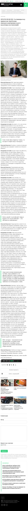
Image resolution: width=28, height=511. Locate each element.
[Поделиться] (15, 361)
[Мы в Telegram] (7, 505)
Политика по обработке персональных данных (9, 502)
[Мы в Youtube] (4, 505)
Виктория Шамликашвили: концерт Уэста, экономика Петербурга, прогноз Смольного (7, 390)
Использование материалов (8, 501)
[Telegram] (9, 365)
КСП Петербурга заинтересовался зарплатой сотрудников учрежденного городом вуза (13, 480)
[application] (11, 361)
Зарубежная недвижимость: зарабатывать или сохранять (18, 407)
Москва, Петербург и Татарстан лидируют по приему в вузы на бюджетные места (13, 487)
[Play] (1, 361)
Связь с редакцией (14, 373)
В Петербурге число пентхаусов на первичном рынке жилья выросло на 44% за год (13, 476)
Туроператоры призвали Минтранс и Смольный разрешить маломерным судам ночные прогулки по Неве (13, 472)
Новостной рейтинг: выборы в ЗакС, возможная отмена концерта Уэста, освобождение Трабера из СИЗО (11, 467)
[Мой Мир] (15, 365)
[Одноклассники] (13, 365)
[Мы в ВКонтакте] (2, 505)
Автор (2, 419)
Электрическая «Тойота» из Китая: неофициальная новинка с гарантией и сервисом (7, 407)
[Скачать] (17, 361)
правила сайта (16, 501)
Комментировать (14, 369)
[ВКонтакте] (7, 365)
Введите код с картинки (7, 443)
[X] (11, 365)
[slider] (12, 361)
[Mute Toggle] (9, 361)
